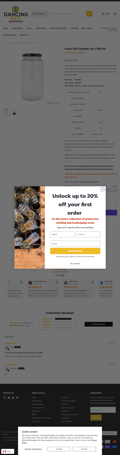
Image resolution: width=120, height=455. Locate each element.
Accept (59, 449)
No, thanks (75, 263)
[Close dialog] (103, 189)
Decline (84, 449)
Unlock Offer (75, 251)
